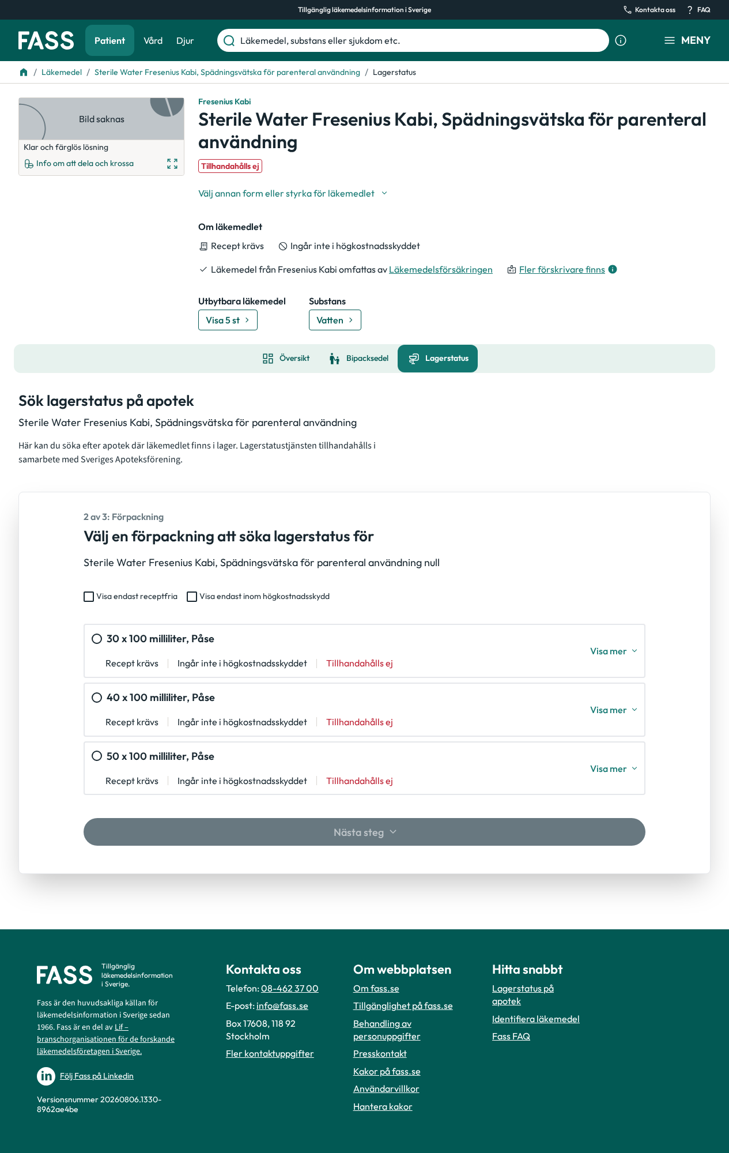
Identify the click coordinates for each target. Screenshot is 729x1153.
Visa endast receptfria (136, 596)
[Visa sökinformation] (621, 40)
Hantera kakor (383, 1106)
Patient (110, 40)
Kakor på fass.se (387, 1071)
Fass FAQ (511, 1036)
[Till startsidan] (23, 72)
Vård (153, 40)
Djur (185, 40)
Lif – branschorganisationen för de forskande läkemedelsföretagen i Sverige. (106, 1039)
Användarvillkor (386, 1088)
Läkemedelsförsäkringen (441, 269)
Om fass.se (376, 988)
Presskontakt (380, 1053)
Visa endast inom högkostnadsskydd (264, 596)
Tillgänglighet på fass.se (403, 1005)
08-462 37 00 (290, 988)
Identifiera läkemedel (536, 1018)
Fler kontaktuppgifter (270, 1053)
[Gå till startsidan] (46, 40)
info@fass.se (282, 1005)
